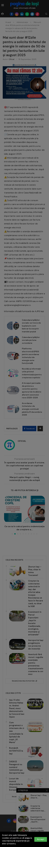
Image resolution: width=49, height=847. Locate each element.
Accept (40, 839)
